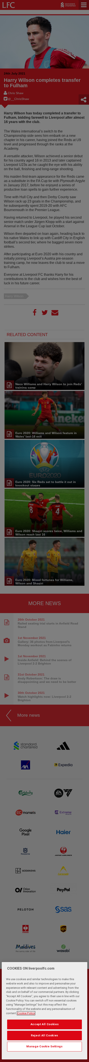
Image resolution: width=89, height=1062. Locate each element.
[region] (44, 1010)
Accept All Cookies (44, 1024)
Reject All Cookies (44, 1035)
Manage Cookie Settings (44, 1046)
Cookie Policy (26, 1013)
